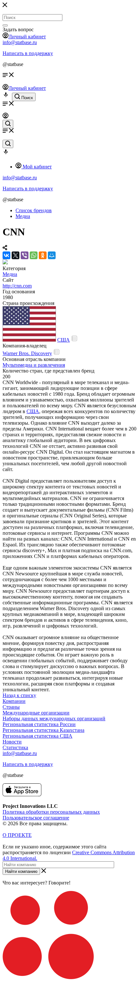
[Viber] (24, 255)
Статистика (15, 747)
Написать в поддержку (28, 53)
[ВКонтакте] (6, 255)
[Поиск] (5, 25)
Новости (12, 741)
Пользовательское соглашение (36, 817)
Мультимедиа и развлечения (34, 365)
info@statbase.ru (20, 42)
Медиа (10, 274)
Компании (14, 701)
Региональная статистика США (37, 736)
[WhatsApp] (33, 255)
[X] (15, 255)
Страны (11, 707)
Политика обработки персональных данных (51, 812)
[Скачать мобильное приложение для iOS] (22, 794)
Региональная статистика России (39, 724)
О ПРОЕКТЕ (17, 835)
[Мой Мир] (52, 255)
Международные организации (36, 712)
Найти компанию (21, 871)
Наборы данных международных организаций (54, 718)
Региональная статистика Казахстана (43, 730)
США (63, 340)
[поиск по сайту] (8, 124)
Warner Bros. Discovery (27, 353)
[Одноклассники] (43, 255)
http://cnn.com (17, 285)
